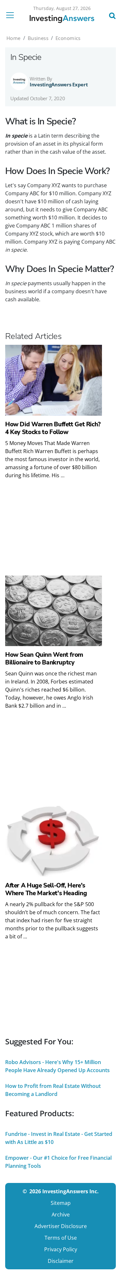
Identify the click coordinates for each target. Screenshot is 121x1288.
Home (13, 38)
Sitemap (61, 1203)
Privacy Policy (60, 1249)
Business (38, 38)
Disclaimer (61, 1261)
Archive (61, 1214)
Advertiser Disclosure (61, 1226)
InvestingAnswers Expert (59, 84)
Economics (68, 38)
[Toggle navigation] (12, 15)
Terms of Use (61, 1238)
